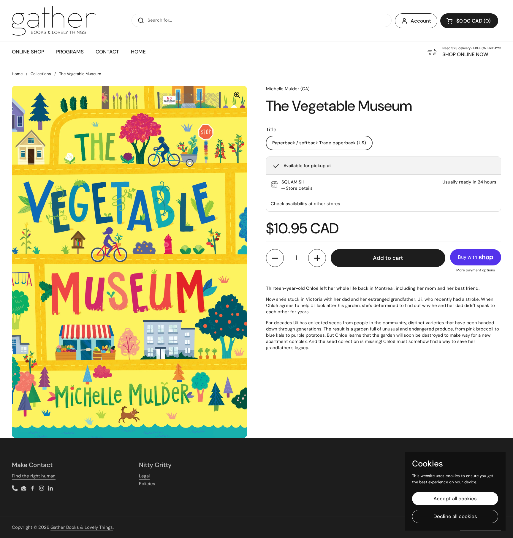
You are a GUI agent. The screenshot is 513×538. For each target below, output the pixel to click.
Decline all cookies (455, 516)
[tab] (297, 189)
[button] (469, 20)
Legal (144, 476)
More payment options (475, 270)
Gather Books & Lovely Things (81, 527)
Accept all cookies (455, 498)
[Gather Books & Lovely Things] (54, 21)
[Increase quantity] (317, 258)
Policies (147, 484)
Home (17, 73)
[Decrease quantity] (275, 258)
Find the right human (34, 476)
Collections (41, 73)
